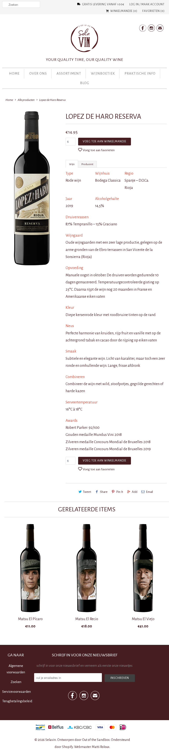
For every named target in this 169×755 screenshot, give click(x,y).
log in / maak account (147, 4)
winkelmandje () (123, 11)
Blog (84, 83)
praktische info (140, 73)
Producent (87, 164)
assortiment (69, 73)
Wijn (72, 164)
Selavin (50, 740)
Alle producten (25, 100)
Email (149, 491)
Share (104, 491)
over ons (38, 73)
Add (134, 491)
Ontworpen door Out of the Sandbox (83, 740)
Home (14, 73)
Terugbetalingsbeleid (17, 701)
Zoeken (16, 682)
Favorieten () (153, 11)
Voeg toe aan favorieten (99, 150)
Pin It (119, 491)
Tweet (87, 491)
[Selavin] (84, 39)
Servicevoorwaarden (16, 691)
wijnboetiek (103, 73)
